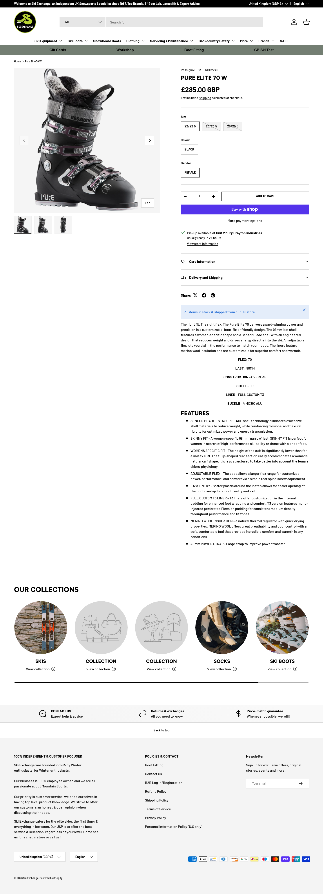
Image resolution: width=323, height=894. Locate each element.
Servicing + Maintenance (169, 41)
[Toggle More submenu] (251, 40)
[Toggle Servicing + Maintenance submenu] (191, 40)
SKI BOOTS (282, 661)
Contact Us (153, 774)
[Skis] (40, 627)
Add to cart (265, 196)
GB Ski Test (264, 50)
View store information (202, 244)
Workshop (125, 50)
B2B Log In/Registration (163, 782)
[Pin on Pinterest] (213, 295)
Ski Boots (75, 41)
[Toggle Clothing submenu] (143, 40)
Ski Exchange (30, 877)
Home (17, 61)
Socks (222, 661)
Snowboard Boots (107, 41)
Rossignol (187, 70)
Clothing (133, 41)
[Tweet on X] (195, 295)
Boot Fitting (194, 50)
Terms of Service (158, 809)
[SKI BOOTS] (282, 627)
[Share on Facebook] (204, 295)
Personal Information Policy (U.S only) (173, 826)
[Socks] (221, 627)
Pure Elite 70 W (33, 61)
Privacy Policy (155, 818)
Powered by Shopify (51, 877)
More (244, 41)
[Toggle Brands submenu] (273, 40)
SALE (284, 41)
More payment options (245, 220)
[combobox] (161, 22)
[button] (306, 22)
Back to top (161, 730)
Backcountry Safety (214, 41)
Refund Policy (155, 791)
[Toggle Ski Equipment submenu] (60, 40)
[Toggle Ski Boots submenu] (86, 40)
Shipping (205, 98)
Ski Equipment (45, 41)
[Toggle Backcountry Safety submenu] (233, 40)
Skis (40, 661)
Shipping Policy (157, 800)
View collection (98, 669)
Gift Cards (57, 50)
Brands (263, 41)
